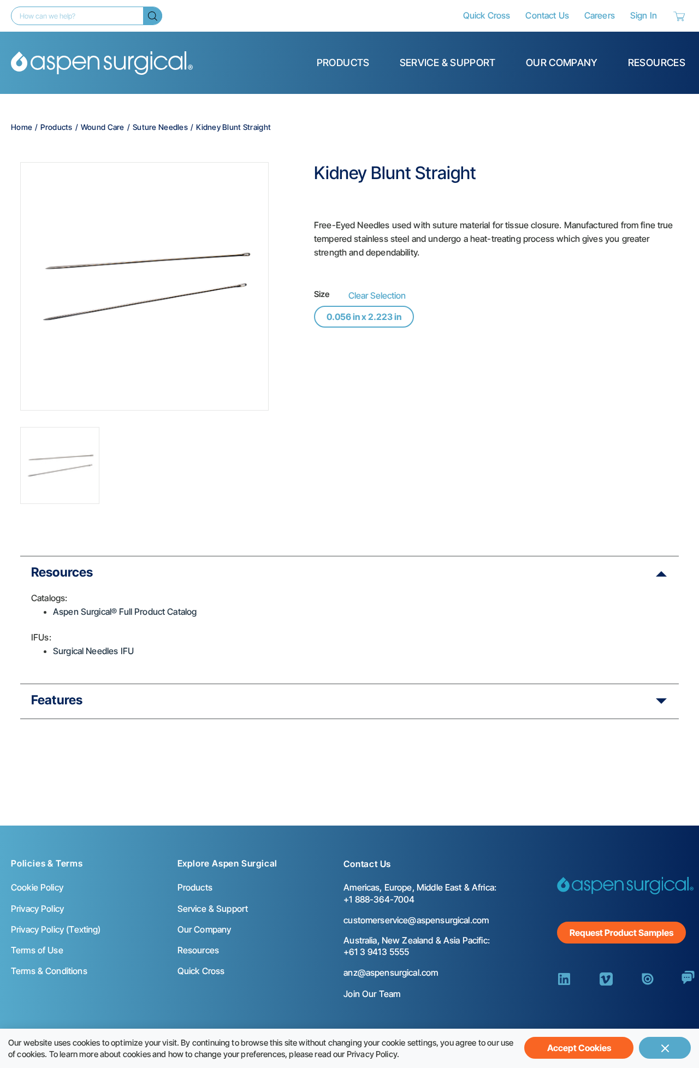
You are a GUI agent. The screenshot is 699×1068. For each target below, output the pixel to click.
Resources (656, 62)
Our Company (562, 62)
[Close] (665, 1048)
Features (56, 700)
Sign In (643, 15)
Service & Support (448, 62)
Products (343, 62)
